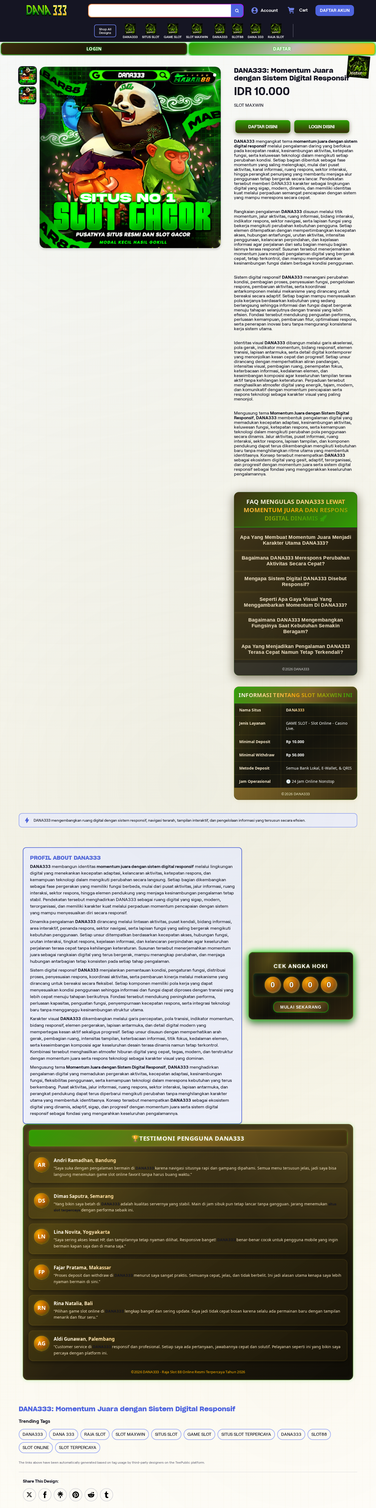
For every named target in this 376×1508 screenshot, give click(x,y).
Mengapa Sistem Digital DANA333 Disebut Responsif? (295, 581)
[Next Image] (216, 158)
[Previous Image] (44, 158)
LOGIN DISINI (322, 126)
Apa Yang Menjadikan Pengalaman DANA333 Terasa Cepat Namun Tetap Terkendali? (295, 649)
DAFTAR (282, 49)
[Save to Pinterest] (75, 1494)
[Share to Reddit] (91, 1494)
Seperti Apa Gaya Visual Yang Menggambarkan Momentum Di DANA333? (295, 602)
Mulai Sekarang (300, 1007)
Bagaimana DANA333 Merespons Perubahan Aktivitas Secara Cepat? (296, 560)
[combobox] (160, 10)
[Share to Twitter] (29, 1494)
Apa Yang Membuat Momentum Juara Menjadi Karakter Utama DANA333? (295, 540)
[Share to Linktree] (60, 1494)
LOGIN (94, 49)
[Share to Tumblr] (106, 1494)
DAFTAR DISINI (262, 126)
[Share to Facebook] (44, 1494)
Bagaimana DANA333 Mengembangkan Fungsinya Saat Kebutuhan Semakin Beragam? (295, 625)
